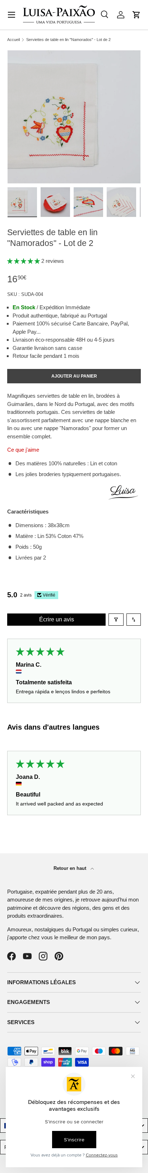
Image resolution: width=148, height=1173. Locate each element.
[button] (136, 15)
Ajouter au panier (74, 376)
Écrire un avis (56, 619)
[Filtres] (116, 619)
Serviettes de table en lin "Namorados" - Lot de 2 (68, 40)
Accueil (13, 40)
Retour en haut (71, 868)
